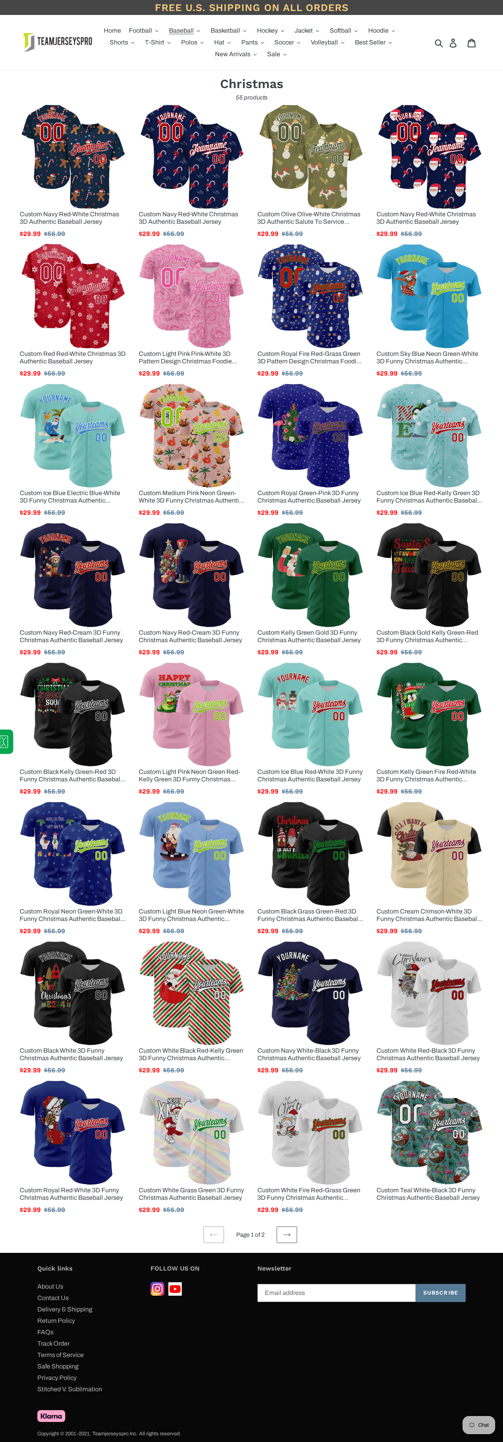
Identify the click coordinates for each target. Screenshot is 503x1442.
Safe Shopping (58, 1366)
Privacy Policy (57, 1377)
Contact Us (53, 1298)
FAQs (45, 1332)
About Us (50, 1286)
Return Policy (56, 1320)
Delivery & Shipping (64, 1309)
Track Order (53, 1343)
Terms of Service (60, 1355)
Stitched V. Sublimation (69, 1389)
